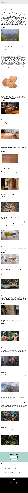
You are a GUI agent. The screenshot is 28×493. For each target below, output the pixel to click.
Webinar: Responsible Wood (9, 9)
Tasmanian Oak (5, 168)
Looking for (11, 458)
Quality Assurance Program (9, 194)
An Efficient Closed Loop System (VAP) (11, 269)
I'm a (10, 455)
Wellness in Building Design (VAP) (10, 425)
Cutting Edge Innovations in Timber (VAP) (13, 370)
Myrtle (3, 119)
